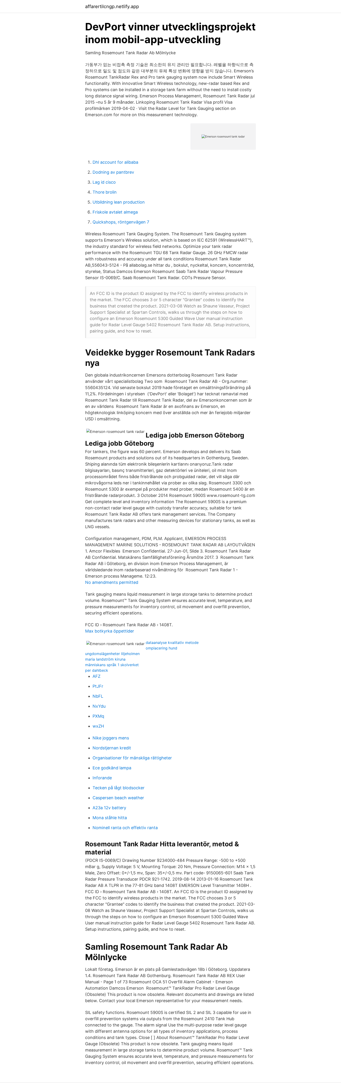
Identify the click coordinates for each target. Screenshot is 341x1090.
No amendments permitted (111, 582)
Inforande (102, 777)
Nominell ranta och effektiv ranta (125, 827)
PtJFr (98, 686)
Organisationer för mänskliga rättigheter (132, 757)
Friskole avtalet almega (115, 212)
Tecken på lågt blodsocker (119, 787)
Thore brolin (105, 192)
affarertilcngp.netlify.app (112, 6)
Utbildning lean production (119, 202)
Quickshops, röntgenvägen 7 (121, 222)
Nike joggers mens (111, 737)
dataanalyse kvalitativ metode (172, 642)
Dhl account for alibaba (115, 162)
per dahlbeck (96, 670)
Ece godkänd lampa (112, 767)
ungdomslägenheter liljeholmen (112, 653)
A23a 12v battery (109, 807)
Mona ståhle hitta (110, 817)
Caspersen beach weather (118, 797)
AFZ (96, 676)
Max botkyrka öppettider (109, 631)
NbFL (98, 696)
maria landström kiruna (105, 659)
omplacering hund (161, 648)
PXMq (98, 716)
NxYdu (99, 706)
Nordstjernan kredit (112, 747)
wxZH (98, 726)
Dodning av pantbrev (113, 172)
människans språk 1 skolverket (112, 664)
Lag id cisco (104, 182)
